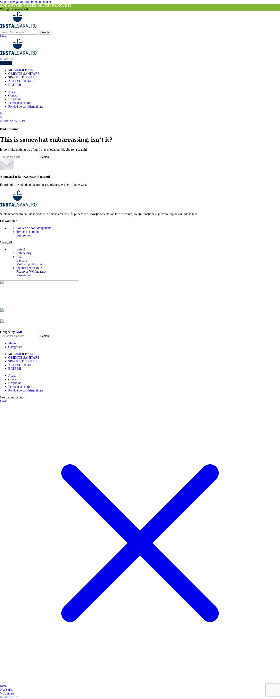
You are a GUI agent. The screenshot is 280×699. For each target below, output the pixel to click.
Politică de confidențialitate (33, 228)
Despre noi (23, 235)
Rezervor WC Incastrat (31, 271)
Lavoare (21, 260)
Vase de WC (24, 275)
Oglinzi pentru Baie (29, 268)
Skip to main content (37, 1)
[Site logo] (18, 28)
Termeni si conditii (28, 231)
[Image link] (18, 207)
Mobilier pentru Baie (29, 264)
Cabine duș (23, 253)
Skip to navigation (12, 1)
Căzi (19, 256)
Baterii (20, 249)
